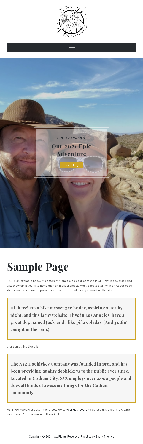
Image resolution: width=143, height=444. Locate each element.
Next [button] (135, 152)
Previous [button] (8, 152)
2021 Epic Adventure (71, 138)
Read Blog (71, 165)
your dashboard (76, 409)
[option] (71, 153)
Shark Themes (105, 436)
